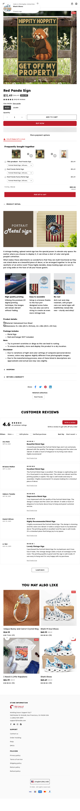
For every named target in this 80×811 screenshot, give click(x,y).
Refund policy (15, 771)
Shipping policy (15, 763)
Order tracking (15, 738)
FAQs (12, 742)
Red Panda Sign (32, 458)
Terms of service (16, 759)
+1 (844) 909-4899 (16, 718)
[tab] (35, 80)
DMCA (12, 746)
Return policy (15, 767)
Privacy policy (15, 755)
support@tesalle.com (18, 720)
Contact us (14, 734)
